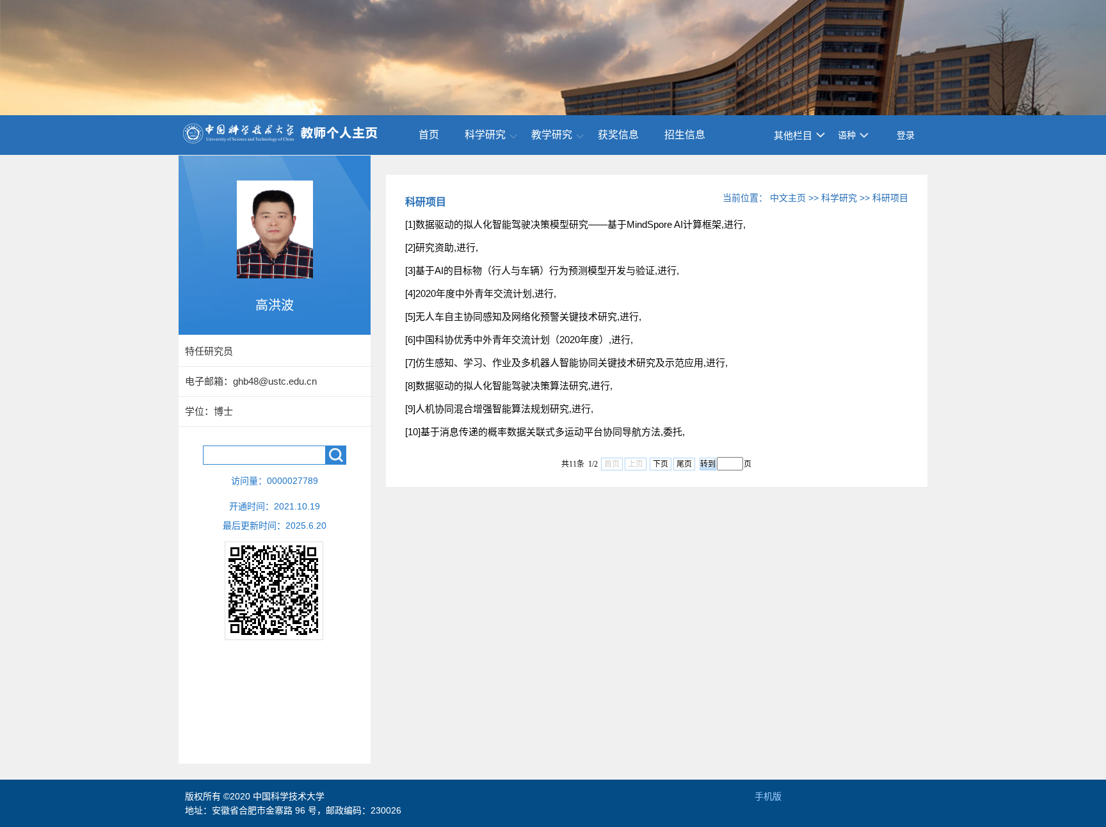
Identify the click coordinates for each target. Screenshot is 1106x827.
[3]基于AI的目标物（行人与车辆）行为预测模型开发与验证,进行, (542, 270)
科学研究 (485, 134)
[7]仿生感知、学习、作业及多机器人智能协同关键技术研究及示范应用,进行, (566, 362)
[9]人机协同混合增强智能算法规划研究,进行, (499, 408)
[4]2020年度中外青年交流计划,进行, (480, 293)
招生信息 (684, 134)
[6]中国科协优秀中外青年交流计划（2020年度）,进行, (519, 339)
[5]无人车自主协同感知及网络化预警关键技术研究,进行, (523, 316)
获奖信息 (618, 134)
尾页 (684, 464)
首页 (429, 134)
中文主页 (788, 198)
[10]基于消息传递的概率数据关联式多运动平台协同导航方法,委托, (545, 431)
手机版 (768, 796)
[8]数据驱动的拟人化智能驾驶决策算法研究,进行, (509, 385)
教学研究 (551, 134)
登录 (906, 135)
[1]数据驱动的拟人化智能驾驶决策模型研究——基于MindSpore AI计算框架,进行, (575, 224)
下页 (660, 464)
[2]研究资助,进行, (441, 247)
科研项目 (890, 198)
